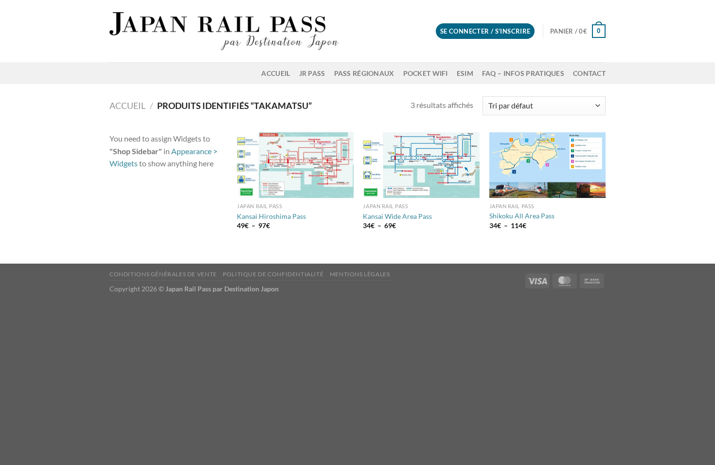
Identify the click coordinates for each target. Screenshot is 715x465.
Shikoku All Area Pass (521, 216)
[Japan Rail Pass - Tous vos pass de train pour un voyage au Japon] (224, 31)
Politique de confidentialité (273, 274)
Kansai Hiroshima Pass (271, 216)
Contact (589, 73)
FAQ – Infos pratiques (523, 73)
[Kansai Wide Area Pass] (421, 165)
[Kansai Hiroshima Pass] (295, 165)
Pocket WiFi (425, 73)
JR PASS (312, 73)
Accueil (275, 73)
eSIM (465, 73)
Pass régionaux (364, 73)
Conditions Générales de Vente (163, 274)
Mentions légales (360, 274)
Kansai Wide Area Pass (397, 216)
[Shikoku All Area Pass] (547, 165)
